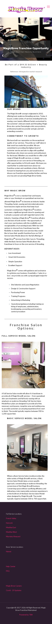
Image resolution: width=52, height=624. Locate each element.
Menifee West (11, 532)
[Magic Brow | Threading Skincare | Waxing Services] (26, 9)
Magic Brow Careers (14, 586)
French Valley (11, 518)
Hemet (8, 551)
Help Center (10, 566)
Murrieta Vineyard (13, 536)
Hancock (9, 523)
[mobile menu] (48, 6)
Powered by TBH (26, 615)
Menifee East (11, 527)
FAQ (7, 571)
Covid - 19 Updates (13, 590)
